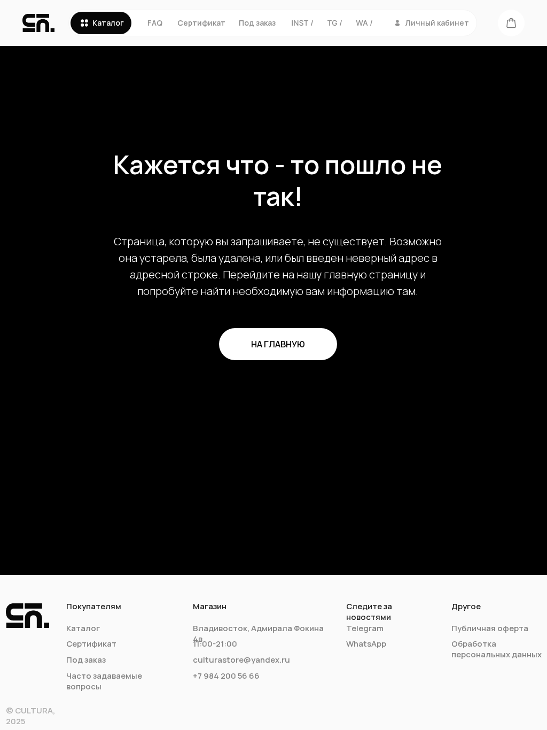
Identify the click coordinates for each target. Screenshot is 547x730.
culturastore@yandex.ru (241, 659)
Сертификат (201, 23)
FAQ (154, 23)
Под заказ (257, 23)
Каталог (108, 23)
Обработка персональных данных (496, 648)
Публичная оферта (489, 628)
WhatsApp (366, 643)
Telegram (365, 628)
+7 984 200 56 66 (226, 675)
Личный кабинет (437, 23)
